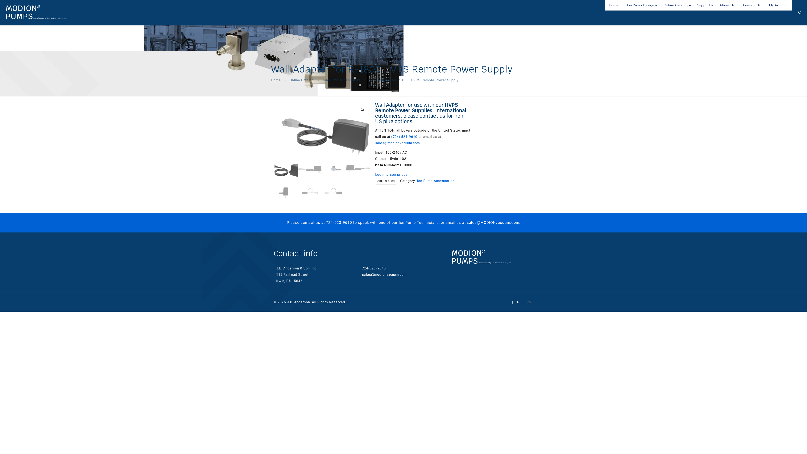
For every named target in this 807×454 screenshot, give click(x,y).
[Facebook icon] (512, 302)
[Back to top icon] (529, 301)
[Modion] (36, 12)
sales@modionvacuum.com (397, 143)
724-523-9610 (339, 222)
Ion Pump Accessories (342, 80)
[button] (363, 110)
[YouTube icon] (518, 302)
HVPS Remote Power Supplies (416, 108)
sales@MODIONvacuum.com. (493, 222)
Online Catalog (302, 80)
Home (276, 80)
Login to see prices (391, 175)
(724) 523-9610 (404, 137)
